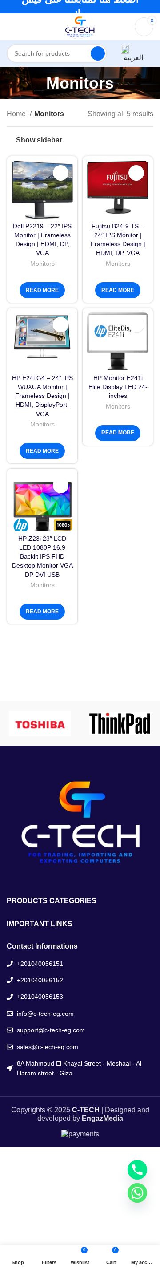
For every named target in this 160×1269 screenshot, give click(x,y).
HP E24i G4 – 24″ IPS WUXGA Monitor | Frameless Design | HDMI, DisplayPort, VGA (42, 396)
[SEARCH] (98, 53)
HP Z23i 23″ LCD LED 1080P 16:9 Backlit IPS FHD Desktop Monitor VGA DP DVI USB (42, 556)
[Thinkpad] (120, 723)
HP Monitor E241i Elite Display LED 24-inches (118, 386)
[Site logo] (80, 26)
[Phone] (137, 1170)
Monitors (42, 263)
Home (17, 114)
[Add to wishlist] (60, 173)
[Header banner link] (66, 6)
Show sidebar (39, 140)
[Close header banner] (149, 6)
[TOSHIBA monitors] (40, 723)
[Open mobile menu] (10, 27)
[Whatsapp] (137, 1193)
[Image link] (80, 822)
